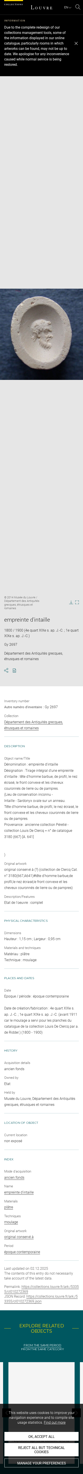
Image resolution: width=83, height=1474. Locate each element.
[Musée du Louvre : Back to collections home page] (42, 7)
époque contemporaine (22, 1252)
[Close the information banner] (76, 43)
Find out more (55, 1422)
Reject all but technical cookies (41, 1450)
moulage (11, 1222)
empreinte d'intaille (19, 1192)
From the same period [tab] (42, 1345)
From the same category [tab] (42, 1349)
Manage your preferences (41, 1463)
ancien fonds (14, 1177)
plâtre (8, 1207)
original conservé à (19, 1237)
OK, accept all (41, 1437)
